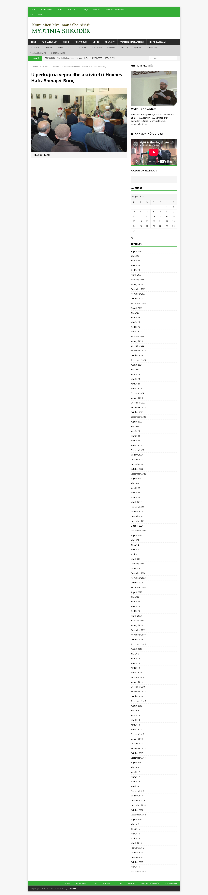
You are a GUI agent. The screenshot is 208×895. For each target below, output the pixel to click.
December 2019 (138, 630)
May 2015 (135, 866)
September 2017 (138, 757)
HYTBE (60, 48)
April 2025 (135, 327)
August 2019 (136, 649)
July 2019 (135, 653)
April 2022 (135, 497)
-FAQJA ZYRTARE (69, 888)
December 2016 (138, 800)
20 (154, 221)
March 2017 (136, 786)
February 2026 (137, 279)
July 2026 (135, 256)
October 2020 (137, 582)
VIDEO (60, 10)
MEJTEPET (137, 48)
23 (173, 221)
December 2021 (138, 516)
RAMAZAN (111, 48)
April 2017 (135, 781)
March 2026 (136, 274)
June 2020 (135, 601)
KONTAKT (97, 10)
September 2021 (138, 530)
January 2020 (137, 625)
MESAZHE (48, 48)
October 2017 (137, 753)
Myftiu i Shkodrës (143, 109)
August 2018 (136, 705)
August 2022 (136, 478)
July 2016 (135, 824)
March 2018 (136, 729)
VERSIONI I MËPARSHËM (115, 10)
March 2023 (136, 445)
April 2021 (135, 554)
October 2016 (137, 810)
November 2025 (138, 293)
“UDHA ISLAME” (46, 10)
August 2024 (136, 364)
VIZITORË (82, 48)
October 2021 (137, 525)
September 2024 (138, 360)
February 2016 (137, 847)
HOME (32, 10)
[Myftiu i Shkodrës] (154, 104)
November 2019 (138, 634)
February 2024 (137, 393)
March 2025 (136, 331)
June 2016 (135, 828)
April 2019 (135, 668)
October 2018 (137, 696)
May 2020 (135, 606)
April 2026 (135, 270)
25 (141, 226)
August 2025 (136, 308)
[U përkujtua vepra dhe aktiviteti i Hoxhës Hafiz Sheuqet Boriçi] (79, 150)
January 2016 (137, 852)
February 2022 (137, 507)
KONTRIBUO (72, 10)
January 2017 (137, 795)
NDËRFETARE (97, 48)
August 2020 (136, 592)
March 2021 (136, 559)
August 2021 (136, 535)
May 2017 (135, 776)
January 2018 (137, 739)
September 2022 (138, 473)
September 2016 (138, 814)
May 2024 (135, 379)
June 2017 (135, 772)
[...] (151, 124)
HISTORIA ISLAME (36, 14)
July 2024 (135, 369)
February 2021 (137, 563)
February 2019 (137, 677)
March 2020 (136, 615)
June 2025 (135, 317)
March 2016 (136, 843)
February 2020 (137, 620)
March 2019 (136, 672)
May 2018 (135, 720)
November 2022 (138, 464)
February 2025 (137, 336)
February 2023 (137, 450)
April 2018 (135, 724)
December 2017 (138, 743)
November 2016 (138, 805)
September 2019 (138, 644)
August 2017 (136, 762)
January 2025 (137, 341)
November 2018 (138, 691)
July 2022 (135, 483)
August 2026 (136, 251)
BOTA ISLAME (152, 48)
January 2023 (137, 454)
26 (147, 226)
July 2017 (135, 767)
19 (147, 221)
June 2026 (135, 260)
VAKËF (70, 48)
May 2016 (135, 833)
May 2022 (135, 492)
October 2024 (137, 355)
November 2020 (138, 577)
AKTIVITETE (34, 48)
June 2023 (135, 431)
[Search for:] (163, 58)
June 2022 (135, 488)
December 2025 (138, 289)
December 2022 (138, 459)
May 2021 (135, 549)
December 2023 (138, 402)
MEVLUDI (124, 48)
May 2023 (135, 436)
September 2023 (138, 417)
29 (167, 226)
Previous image (42, 154)
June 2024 (135, 374)
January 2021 (137, 568)
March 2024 (136, 388)
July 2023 (135, 426)
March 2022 (136, 502)
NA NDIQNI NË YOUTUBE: (149, 133)
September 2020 (138, 587)
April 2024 (135, 383)
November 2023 (138, 407)
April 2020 (135, 611)
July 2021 (135, 540)
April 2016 (135, 838)
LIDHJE (85, 10)
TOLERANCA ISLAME (38, 53)
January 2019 (137, 682)
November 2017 (138, 748)
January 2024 (137, 398)
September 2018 (138, 701)
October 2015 (137, 862)
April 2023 (135, 440)
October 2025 (137, 298)
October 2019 (137, 639)
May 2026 (135, 265)
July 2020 (135, 596)
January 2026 (137, 284)
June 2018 (135, 715)
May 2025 (135, 322)
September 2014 (138, 871)
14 (160, 216)
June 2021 (135, 544)
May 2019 (135, 663)
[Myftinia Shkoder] (104, 28)
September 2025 (138, 303)
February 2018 (137, 734)
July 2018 (135, 710)
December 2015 (138, 857)
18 (141, 221)
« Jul (132, 237)
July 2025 (135, 312)
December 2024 (138, 345)
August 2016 (136, 819)
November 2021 (138, 521)
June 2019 (135, 658)
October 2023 (137, 412)
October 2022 (137, 469)
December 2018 (138, 686)
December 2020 (138, 573)
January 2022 (137, 511)
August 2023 (136, 421)
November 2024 (138, 350)
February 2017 (137, 791)
